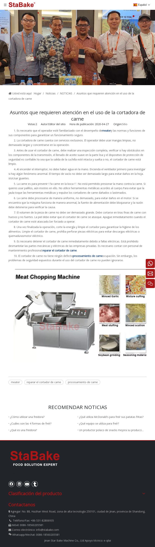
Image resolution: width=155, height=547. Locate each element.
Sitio (124, 124)
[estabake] (35, 458)
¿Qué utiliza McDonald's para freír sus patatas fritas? (111, 417)
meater (15, 382)
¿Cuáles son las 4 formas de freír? (30, 423)
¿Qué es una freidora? (23, 430)
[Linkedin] (19, 484)
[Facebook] (12, 484)
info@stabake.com (47, 530)
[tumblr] (35, 484)
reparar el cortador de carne (44, 382)
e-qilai (107, 540)
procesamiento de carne (83, 382)
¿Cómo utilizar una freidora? (27, 417)
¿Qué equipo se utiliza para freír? (99, 423)
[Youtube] (27, 484)
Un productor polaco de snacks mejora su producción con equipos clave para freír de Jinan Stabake (112, 430)
